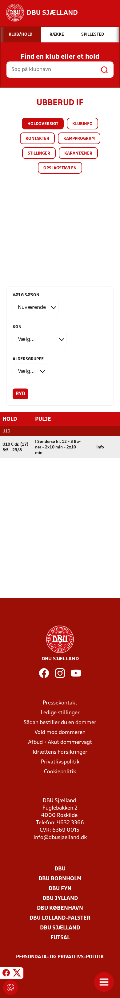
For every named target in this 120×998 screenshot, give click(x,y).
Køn (17, 327)
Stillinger (39, 154)
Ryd (20, 394)
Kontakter (37, 139)
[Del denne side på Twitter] (17, 974)
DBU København (60, 908)
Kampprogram (79, 139)
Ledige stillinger (60, 713)
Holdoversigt (42, 124)
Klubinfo (82, 124)
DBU (60, 869)
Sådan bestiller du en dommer (60, 722)
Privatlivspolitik (60, 762)
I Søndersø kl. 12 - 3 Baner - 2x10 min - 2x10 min (58, 447)
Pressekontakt (60, 703)
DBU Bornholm (60, 879)
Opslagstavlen (60, 168)
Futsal (60, 938)
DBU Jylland (60, 898)
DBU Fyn (60, 888)
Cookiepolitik (60, 772)
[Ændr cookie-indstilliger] (10, 987)
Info (100, 447)
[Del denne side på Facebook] (6, 974)
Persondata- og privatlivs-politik (60, 957)
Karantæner (78, 154)
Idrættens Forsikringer (60, 752)
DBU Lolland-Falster (60, 918)
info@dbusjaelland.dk (60, 837)
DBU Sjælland (60, 928)
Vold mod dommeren (60, 732)
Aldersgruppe (28, 359)
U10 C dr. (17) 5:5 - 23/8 (15, 447)
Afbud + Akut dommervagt (60, 742)
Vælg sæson (26, 295)
